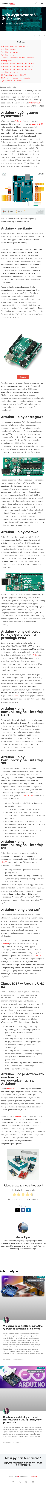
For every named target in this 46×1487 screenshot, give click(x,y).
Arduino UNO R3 (35, 103)
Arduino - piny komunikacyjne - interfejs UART (18, 64)
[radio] (14, 1194)
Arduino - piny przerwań (10, 72)
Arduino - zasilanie (8, 49)
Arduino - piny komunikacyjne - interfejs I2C (17, 69)
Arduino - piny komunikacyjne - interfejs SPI (17, 66)
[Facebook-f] (13, 1482)
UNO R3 (4, 862)
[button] (36, 3)
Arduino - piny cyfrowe (10, 55)
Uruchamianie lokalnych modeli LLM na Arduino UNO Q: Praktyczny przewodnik (22, 1420)
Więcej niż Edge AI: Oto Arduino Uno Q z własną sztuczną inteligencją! (23, 1327)
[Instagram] (26, 1482)
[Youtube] (33, 1482)
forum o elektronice (28, 1463)
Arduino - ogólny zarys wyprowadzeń (14, 46)
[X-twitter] (20, 1482)
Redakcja (33, 1476)
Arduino (18, 121)
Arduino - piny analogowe (10, 52)
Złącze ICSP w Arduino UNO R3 (13, 75)
